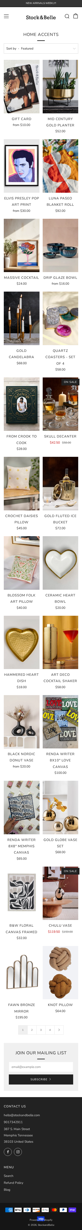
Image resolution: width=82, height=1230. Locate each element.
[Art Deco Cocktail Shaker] (60, 642)
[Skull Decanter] (60, 404)
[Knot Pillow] (60, 972)
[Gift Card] (22, 86)
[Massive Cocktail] (22, 245)
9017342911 (13, 1122)
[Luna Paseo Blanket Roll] (60, 166)
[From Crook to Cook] (22, 404)
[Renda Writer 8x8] (22, 807)
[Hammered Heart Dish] (22, 642)
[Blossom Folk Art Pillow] (22, 562)
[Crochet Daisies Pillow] (22, 483)
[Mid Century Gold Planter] (60, 86)
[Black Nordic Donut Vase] (22, 721)
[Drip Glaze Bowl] (60, 245)
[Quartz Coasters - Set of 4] (60, 318)
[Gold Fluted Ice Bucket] (60, 483)
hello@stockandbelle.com (22, 1115)
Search (8, 1176)
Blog (7, 1190)
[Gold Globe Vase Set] (60, 807)
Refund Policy (13, 1183)
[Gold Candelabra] (22, 318)
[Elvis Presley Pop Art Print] (22, 166)
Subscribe (39, 1079)
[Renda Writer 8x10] (60, 721)
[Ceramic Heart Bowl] (60, 562)
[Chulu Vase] (60, 893)
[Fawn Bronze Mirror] (22, 972)
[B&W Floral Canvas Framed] (22, 893)
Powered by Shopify (41, 1220)
